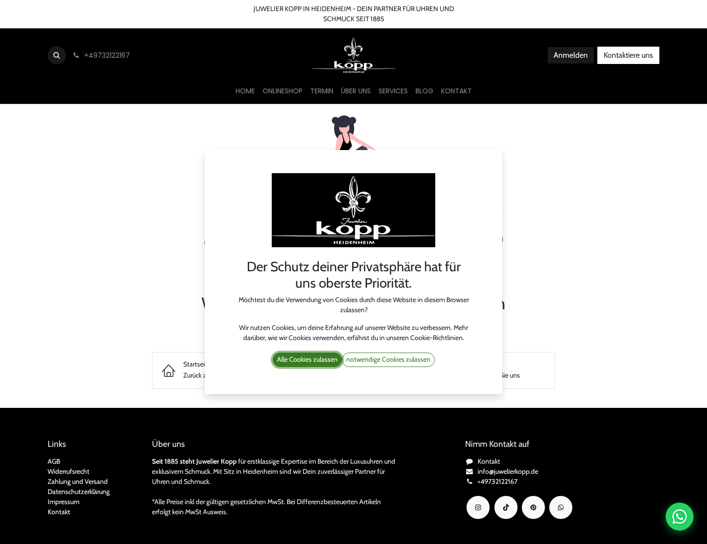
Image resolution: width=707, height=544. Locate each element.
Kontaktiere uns (628, 55)
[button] (57, 55)
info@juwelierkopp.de (508, 471)
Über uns (89, 8)
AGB (54, 461)
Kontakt (59, 511)
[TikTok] (506, 507)
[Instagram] (478, 507)
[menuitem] (245, 91)
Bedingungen (133, 8)
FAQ (169, 8)
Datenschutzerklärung (79, 491)
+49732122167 (498, 481)
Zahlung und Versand (78, 481)
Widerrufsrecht (68, 471)
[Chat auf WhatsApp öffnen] (680, 517)
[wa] (560, 507)
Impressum (63, 501)
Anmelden (571, 55)
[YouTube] (533, 507)
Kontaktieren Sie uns (36, 8)
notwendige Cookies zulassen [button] (388, 359)
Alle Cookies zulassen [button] (307, 359)
